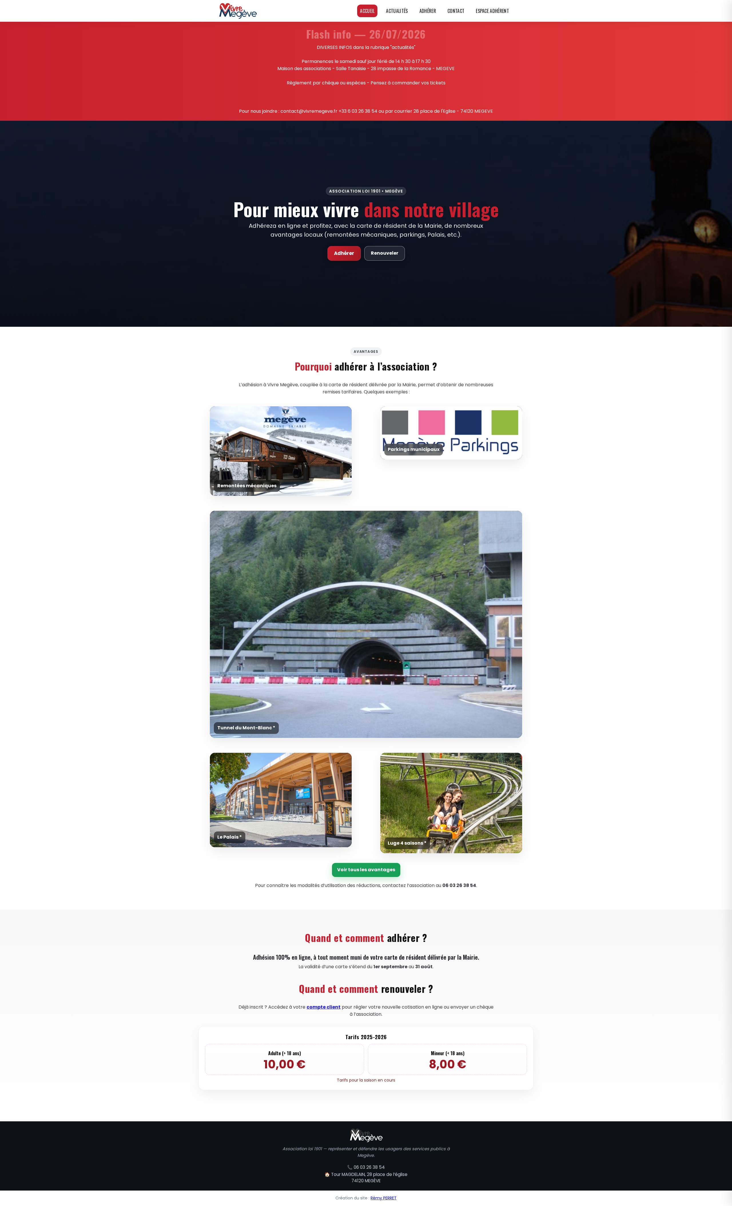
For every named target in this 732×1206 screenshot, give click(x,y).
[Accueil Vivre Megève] (238, 11)
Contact (455, 10)
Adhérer (427, 10)
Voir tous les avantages (366, 869)
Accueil (367, 10)
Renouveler (384, 253)
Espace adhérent (492, 10)
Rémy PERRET (384, 1198)
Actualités (397, 10)
